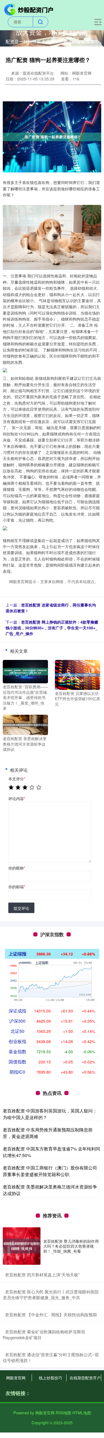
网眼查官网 (16, 1377)
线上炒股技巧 (50, 1377)
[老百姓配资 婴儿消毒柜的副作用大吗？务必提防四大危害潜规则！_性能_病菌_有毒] (21, 1246)
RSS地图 (63, 1412)
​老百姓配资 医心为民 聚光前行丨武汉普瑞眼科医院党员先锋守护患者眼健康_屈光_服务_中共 (51, 1294)
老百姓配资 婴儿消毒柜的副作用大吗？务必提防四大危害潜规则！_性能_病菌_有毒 (71, 1246)
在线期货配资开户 (85, 1377)
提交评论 (21, 908)
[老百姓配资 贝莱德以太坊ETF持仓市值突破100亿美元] (77, 674)
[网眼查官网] (29, 9)
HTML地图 (81, 1412)
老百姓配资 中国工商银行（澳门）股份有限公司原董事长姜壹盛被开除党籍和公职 (50, 1171)
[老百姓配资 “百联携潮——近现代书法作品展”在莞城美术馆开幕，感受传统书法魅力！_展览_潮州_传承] (25, 671)
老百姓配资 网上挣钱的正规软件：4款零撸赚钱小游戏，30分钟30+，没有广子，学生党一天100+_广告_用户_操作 (52, 627)
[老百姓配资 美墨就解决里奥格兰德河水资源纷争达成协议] (25, 724)
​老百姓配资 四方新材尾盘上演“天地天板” (42, 1274)
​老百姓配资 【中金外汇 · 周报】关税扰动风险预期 (51, 1314)
